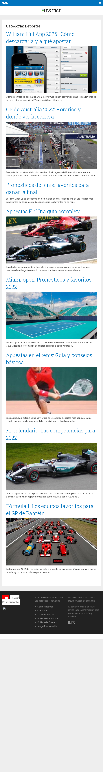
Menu (5, 3)
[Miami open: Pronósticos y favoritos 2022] (51, 315)
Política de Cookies (47, 622)
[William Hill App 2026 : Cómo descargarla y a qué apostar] (51, 69)
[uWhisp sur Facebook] (70, 623)
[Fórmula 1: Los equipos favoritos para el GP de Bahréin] (51, 541)
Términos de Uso (45, 614)
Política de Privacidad (48, 618)
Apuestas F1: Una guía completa (43, 211)
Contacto (42, 610)
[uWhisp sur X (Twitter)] (73, 623)
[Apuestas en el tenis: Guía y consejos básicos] (51, 390)
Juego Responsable (47, 626)
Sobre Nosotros (45, 606)
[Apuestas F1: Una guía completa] (51, 239)
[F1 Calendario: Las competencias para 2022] (51, 466)
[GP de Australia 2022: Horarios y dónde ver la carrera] (51, 145)
